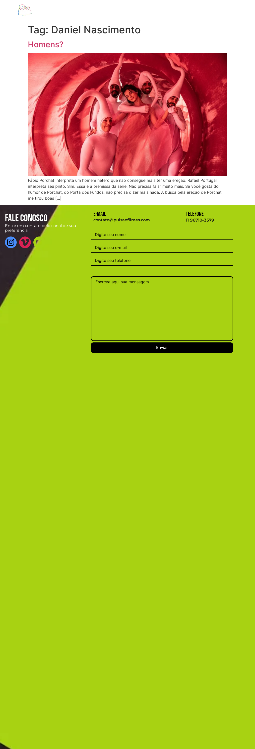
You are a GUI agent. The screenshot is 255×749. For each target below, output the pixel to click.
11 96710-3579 (200, 220)
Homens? (46, 44)
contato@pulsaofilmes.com (121, 220)
